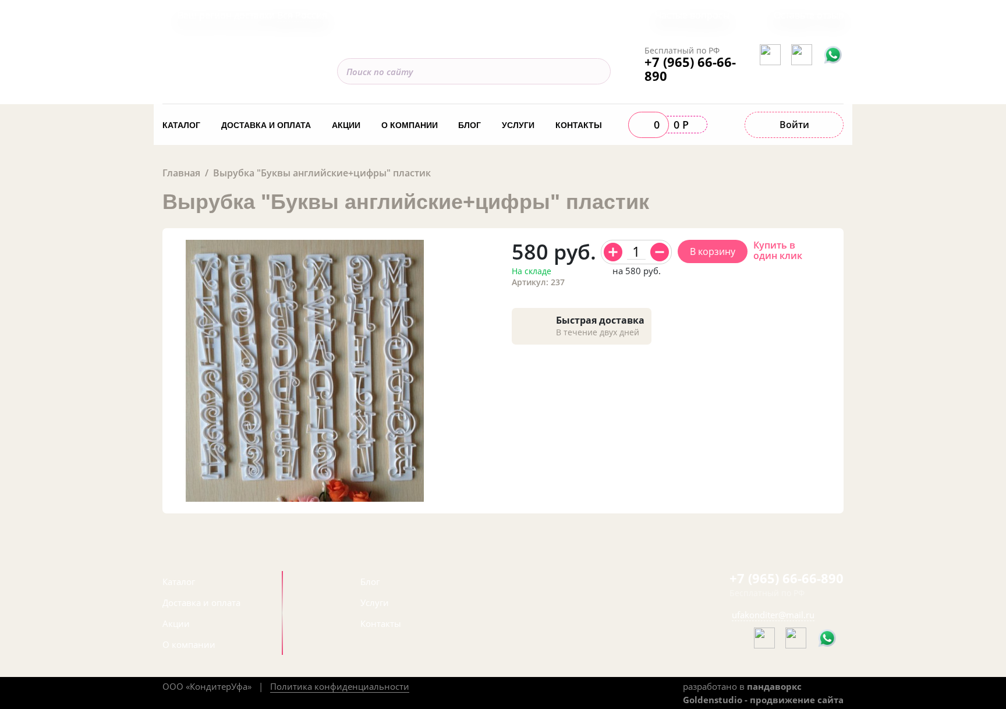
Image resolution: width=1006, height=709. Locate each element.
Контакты (578, 125)
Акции (346, 125)
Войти (794, 124)
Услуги (518, 125)
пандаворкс (774, 686)
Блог (469, 125)
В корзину (712, 251)
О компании (409, 125)
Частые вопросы (692, 15)
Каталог (181, 125)
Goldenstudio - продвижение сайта (763, 700)
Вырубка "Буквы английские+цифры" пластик (322, 172)
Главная (181, 172)
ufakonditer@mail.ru (773, 615)
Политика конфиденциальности (339, 686)
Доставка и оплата (266, 125)
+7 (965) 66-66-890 (690, 68)
